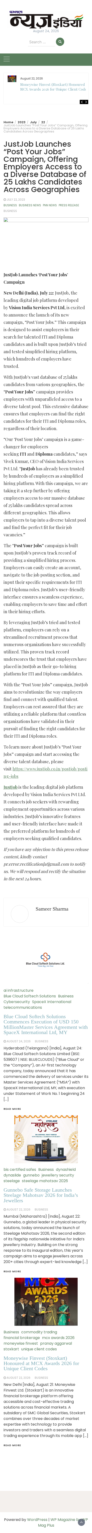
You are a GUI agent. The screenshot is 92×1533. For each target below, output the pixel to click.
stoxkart (11, 1349)
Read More (12, 1445)
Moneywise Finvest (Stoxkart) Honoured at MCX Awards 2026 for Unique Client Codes (54, 87)
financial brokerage (22, 1337)
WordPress (37, 1519)
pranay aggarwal (56, 1343)
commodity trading (39, 1332)
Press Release (69, 205)
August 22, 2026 (18, 1378)
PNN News (50, 205)
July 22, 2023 (16, 200)
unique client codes (39, 1349)
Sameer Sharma (52, 909)
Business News (30, 205)
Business (10, 205)
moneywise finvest (21, 1343)
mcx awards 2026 (58, 1337)
